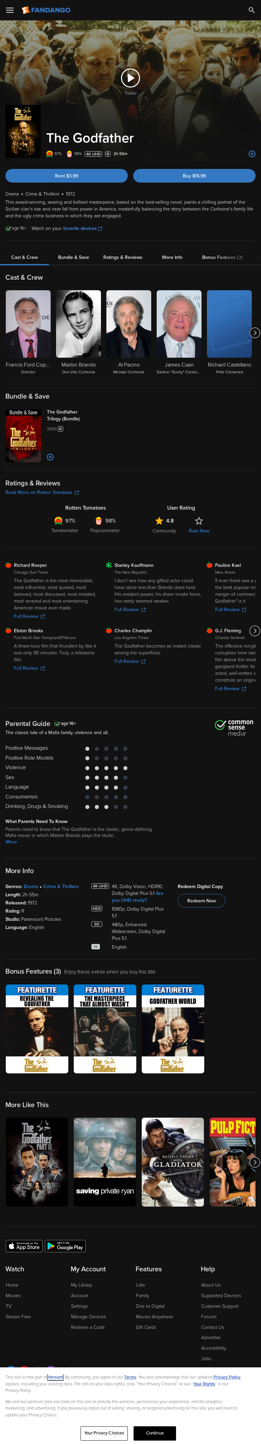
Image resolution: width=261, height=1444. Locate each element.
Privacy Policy (227, 1377)
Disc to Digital (150, 1306)
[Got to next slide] (254, 333)
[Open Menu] (10, 10)
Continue (155, 1433)
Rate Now (199, 531)
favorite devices (80, 228)
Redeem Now (201, 901)
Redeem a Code (88, 1327)
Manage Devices (88, 1317)
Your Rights (204, 1384)
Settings (79, 1306)
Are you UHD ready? (137, 896)
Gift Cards (146, 1327)
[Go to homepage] (46, 10)
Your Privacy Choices (104, 1433)
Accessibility (213, 1348)
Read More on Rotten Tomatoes (38, 492)
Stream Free (18, 1317)
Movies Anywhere (154, 1317)
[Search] (251, 10)
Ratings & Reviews (122, 257)
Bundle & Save (73, 257)
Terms (130, 1377)
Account (79, 1296)
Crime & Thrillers (61, 886)
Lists (140, 1285)
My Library (81, 1285)
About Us (211, 1285)
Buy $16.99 (194, 176)
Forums (208, 1317)
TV (9, 1306)
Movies (13, 1296)
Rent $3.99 (66, 176)
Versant (55, 1377)
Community (164, 531)
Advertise (211, 1337)
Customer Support (220, 1306)
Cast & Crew (24, 257)
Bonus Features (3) (222, 257)
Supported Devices (221, 1296)
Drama (31, 886)
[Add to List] (252, 154)
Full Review (26, 616)
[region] (130, 1405)
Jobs (206, 1359)
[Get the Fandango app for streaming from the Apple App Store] (24, 1246)
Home (12, 1285)
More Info (172, 257)
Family (142, 1296)
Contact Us (212, 1327)
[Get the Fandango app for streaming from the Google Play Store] (65, 1246)
